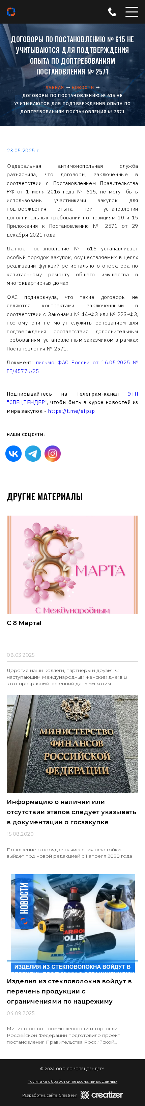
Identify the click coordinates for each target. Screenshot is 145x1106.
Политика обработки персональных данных (72, 1081)
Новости (83, 87)
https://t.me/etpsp (71, 411)
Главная (54, 87)
